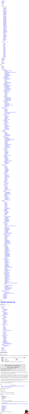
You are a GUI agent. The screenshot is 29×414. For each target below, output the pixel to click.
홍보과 (4, 40)
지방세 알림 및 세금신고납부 (9, 285)
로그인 (3, 66)
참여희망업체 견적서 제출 (8, 160)
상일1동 (4, 49)
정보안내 (3, 349)
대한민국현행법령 (7, 162)
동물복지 (6, 283)
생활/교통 (4, 234)
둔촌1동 (4, 46)
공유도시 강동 (7, 122)
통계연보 (6, 194)
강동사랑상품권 (7, 277)
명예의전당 (6, 117)
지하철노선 (6, 238)
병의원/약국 (6, 187)
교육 (4, 215)
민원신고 (6, 93)
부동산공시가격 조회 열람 (8, 287)
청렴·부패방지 (7, 106)
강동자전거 (6, 237)
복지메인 (6, 202)
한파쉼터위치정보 (7, 255)
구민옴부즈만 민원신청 (8, 99)
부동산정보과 (5, 23)
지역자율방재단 (7, 248)
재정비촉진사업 (7, 265)
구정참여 (4, 114)
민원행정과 (4, 18)
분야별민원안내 (5, 77)
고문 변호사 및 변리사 (8, 147)
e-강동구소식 (6, 182)
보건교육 (6, 111)
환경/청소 (4, 222)
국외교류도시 (6, 197)
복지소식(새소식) (4, 350)
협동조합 (6, 279)
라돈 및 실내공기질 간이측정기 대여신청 (10, 112)
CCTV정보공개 (7, 146)
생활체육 (6, 213)
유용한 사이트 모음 (7, 289)
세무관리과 (4, 25)
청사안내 (3, 409)
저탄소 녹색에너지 (7, 229)
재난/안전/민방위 (5, 245)
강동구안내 (4, 165)
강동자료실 (6, 172)
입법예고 (6, 179)
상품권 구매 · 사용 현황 (8, 144)
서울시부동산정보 (7, 241)
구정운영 (4, 131)
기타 (5, 190)
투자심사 (6, 154)
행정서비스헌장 (7, 74)
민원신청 (6, 94)
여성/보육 (6, 205)
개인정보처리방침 (7, 292)
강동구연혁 (6, 168)
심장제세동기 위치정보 (8, 189)
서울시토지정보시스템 (8, 242)
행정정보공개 (6, 137)
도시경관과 (4, 16)
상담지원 (6, 95)
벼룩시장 (6, 110)
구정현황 (6, 132)
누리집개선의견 (4, 408)
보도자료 (6, 175)
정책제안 (6, 115)
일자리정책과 (5, 29)
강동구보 (6, 180)
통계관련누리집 (7, 195)
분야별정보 (3, 200)
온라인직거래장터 (7, 198)
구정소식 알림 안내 (7, 113)
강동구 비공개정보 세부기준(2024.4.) (10, 139)
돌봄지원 (6, 209)
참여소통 (3, 107)
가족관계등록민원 (7, 86)
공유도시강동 (5, 121)
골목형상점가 (6, 278)
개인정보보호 (5, 291)
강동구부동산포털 (7, 240)
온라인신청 (4, 108)
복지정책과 (4, 22)
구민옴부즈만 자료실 (7, 100)
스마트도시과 (5, 26)
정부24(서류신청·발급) (8, 85)
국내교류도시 (6, 196)
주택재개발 (6, 261)
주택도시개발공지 (7, 260)
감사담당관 (4, 8)
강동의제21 (6, 223)
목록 (1, 384)
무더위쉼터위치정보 (7, 254)
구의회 (3, 3)
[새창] (15, 404)
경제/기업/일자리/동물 (6, 273)
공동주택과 (4, 11)
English (3, 60)
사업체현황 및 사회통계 (8, 193)
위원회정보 (6, 142)
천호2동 (4, 56)
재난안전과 (4, 32)
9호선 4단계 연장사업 (8, 243)
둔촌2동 (4, 47)
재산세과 (4, 34)
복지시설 (6, 188)
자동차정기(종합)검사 (8, 82)
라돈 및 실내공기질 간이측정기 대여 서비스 (10, 225)
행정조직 (6, 166)
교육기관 (6, 186)
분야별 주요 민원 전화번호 (8, 70)
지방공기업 (6, 153)
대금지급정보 (6, 159)
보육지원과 (4, 21)
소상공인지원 (6, 276)
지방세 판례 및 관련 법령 (8, 288)
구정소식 (4, 173)
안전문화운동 (6, 249)
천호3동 (4, 57)
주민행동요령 (6, 247)
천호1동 (4, 55)
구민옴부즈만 (5, 96)
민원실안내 (6, 71)
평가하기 (1, 394)
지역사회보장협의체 (7, 208)
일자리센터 (6, 274)
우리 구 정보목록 (7, 140)
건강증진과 (4, 9)
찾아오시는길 (5, 295)
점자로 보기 (1, 354)
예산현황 (6, 149)
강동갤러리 (6, 171)
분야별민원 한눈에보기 (8, 78)
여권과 (4, 28)
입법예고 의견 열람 (7, 119)
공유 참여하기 (7, 123)
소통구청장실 (3, 1)
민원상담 (6, 92)
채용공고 (6, 178)
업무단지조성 (6, 271)
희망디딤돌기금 (7, 128)
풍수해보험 (6, 251)
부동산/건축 (6, 81)
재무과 (4, 33)
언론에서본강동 (7, 176)
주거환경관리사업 (7, 266)
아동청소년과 (5, 27)
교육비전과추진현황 (7, 216)
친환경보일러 (6, 231)
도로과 (4, 15)
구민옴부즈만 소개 (7, 97)
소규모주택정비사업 (7, 262)
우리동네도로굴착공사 (8, 270)
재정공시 (6, 151)
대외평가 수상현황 (7, 177)
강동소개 (3, 164)
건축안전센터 (5, 10)
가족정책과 (4, 7)
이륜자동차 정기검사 (7, 83)
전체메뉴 (3, 63)
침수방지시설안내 (7, 253)
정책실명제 (6, 141)
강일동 (4, 43)
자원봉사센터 (6, 125)
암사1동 (4, 53)
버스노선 (6, 236)
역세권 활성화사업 (7, 272)
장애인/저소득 (7, 207)
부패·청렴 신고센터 (5, 101)
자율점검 (4, 130)
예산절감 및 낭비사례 (8, 155)
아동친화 (6, 206)
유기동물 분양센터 (7, 126)
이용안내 (3, 290)
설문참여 (6, 118)
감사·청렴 (6, 148)
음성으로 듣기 (5, 354)
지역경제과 (4, 36)
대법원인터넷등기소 (7, 89)
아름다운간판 (6, 227)
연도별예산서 (6, 150)
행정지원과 (4, 39)
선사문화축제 (6, 212)
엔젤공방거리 (6, 280)
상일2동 (4, 50)
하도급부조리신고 (7, 104)
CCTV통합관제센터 (7, 256)
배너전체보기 (5, 296)
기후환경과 (4, 14)
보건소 (3, 2)
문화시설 (6, 214)
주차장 (6, 244)
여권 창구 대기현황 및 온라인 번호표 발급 (10, 72)
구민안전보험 (6, 252)
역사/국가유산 (7, 211)
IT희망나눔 (6, 124)
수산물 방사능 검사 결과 (8, 233)
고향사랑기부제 (7, 129)
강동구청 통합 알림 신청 (8, 75)
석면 (5, 226)
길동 (4, 45)
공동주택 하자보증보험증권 (8, 267)
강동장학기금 (6, 218)
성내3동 (4, 52)
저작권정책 (3, 406)
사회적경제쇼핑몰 (7, 281)
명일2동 (4, 48)
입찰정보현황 (6, 157)
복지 (4, 201)
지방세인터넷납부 (7, 90)
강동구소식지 (6, 183)
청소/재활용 (6, 230)
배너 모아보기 (7, 76)
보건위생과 (4, 19)
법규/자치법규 (5, 161)
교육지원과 (4, 12)
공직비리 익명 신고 (7, 103)
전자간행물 (6, 184)
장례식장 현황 (7, 258)
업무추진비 (6, 143)
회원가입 (3, 62)
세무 (4, 284)
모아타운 (6, 263)
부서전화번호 (3, 410)
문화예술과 (4, 17)
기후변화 (6, 224)
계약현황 (6, 158)
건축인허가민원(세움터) (8, 88)
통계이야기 (4, 191)
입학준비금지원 (7, 219)
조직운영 (6, 133)
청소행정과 (4, 37)
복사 (24, 357)
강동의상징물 (6, 169)
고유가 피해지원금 (7, 135)
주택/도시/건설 (5, 259)
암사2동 (4, 54)
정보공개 (4, 136)
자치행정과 (4, 30)
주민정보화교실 (7, 220)
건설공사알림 (6, 269)
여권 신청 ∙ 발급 (7, 79)
